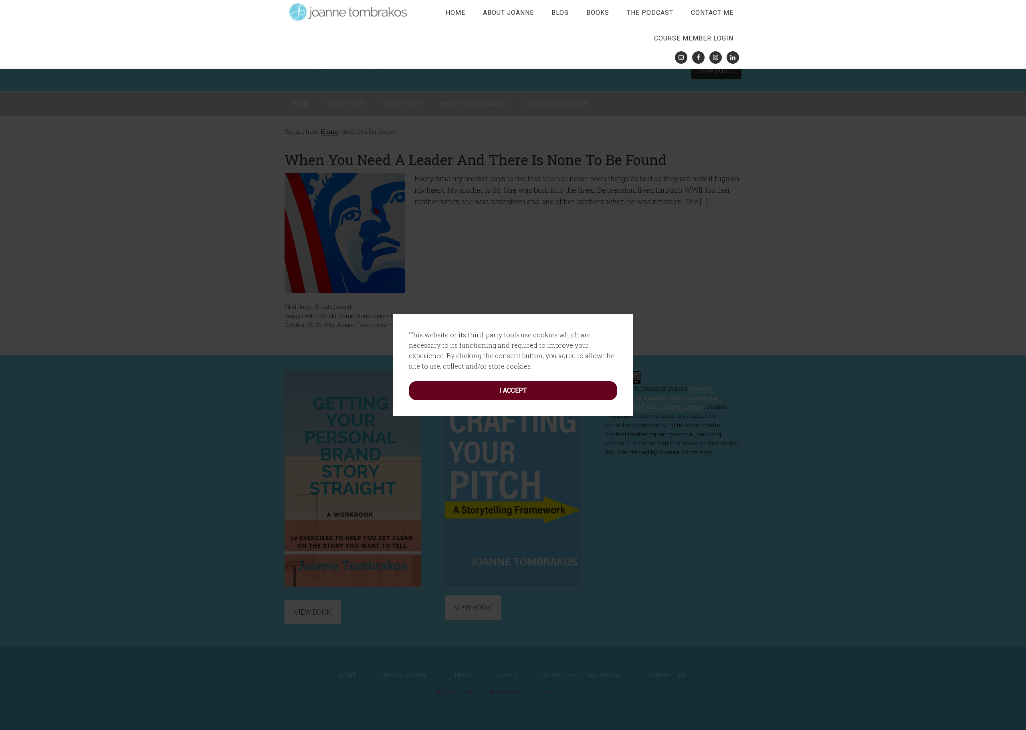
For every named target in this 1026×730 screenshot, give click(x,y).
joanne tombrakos (349, 12)
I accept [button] (513, 390)
